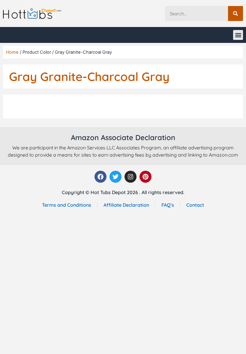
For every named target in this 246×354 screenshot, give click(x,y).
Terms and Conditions (66, 205)
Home (12, 52)
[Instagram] (130, 177)
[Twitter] (116, 177)
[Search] (235, 13)
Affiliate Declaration (126, 205)
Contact (195, 205)
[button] (238, 35)
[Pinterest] (146, 177)
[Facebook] (100, 177)
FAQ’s (167, 205)
